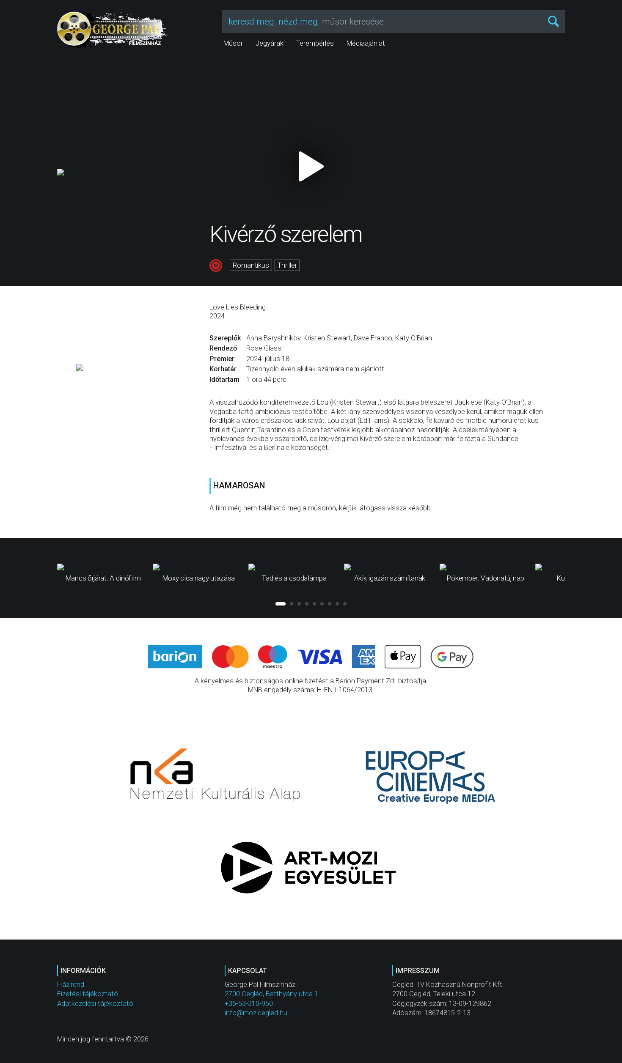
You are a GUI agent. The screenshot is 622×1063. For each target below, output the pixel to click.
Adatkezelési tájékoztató (95, 1004)
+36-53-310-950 (249, 1004)
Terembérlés (315, 43)
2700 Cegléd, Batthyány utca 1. (272, 994)
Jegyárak (269, 43)
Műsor (233, 43)
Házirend (70, 985)
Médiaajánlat (366, 43)
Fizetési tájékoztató (87, 994)
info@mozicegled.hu (256, 1013)
